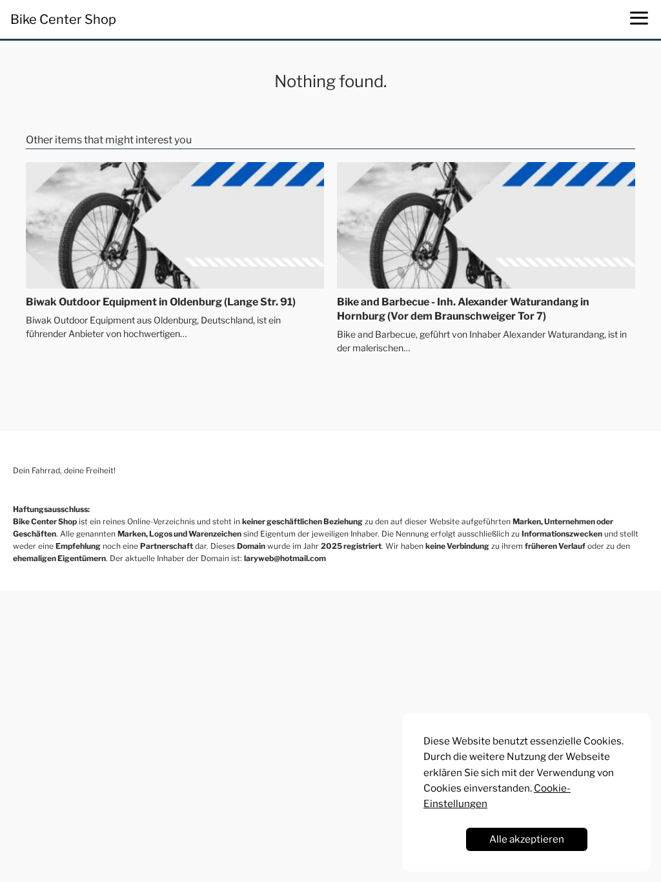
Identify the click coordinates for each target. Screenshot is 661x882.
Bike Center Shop (63, 19)
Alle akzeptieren (526, 839)
